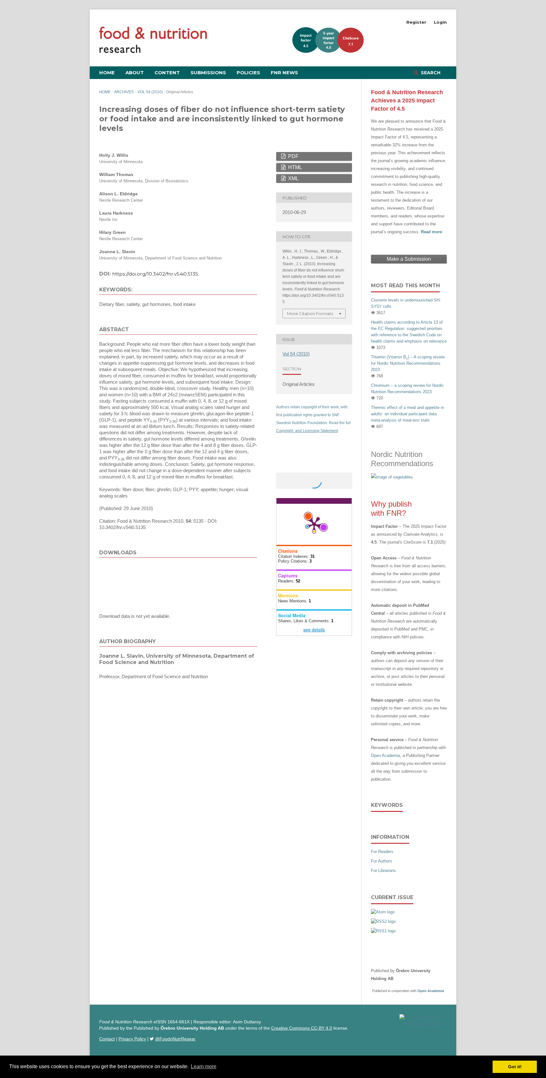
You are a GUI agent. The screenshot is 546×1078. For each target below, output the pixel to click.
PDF (293, 156)
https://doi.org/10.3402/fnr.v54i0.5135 (155, 274)
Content (167, 73)
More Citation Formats (310, 313)
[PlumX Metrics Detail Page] (314, 524)
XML (293, 178)
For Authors (381, 861)
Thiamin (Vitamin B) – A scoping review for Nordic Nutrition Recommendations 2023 (408, 363)
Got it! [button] (515, 1066)
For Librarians (383, 870)
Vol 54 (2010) (150, 92)
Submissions (208, 73)
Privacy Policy (132, 1038)
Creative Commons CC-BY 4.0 (301, 1028)
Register (416, 22)
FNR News (284, 73)
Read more (431, 231)
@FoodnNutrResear (175, 1038)
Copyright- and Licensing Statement (307, 431)
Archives (124, 92)
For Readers (382, 851)
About (134, 73)
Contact (107, 1038)
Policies (248, 73)
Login (440, 22)
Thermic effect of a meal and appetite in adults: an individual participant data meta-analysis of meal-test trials (407, 414)
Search (430, 73)
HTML (294, 167)
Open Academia (385, 755)
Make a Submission (409, 259)
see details (314, 629)
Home (107, 73)
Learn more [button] (203, 1066)
